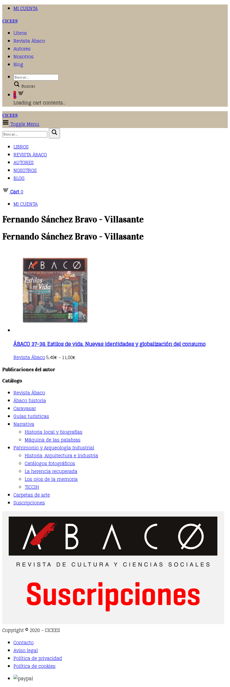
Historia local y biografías (53, 432)
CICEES (10, 21)
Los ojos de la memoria (51, 479)
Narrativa (23, 424)
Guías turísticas (31, 416)
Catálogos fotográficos (50, 463)
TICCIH (32, 487)
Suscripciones (29, 503)
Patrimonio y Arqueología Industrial (53, 448)
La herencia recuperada (51, 471)
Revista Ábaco (29, 41)
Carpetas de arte (31, 495)
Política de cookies (34, 666)
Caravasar (24, 408)
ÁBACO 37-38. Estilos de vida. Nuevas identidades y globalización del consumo (109, 343)
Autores (22, 49)
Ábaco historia (29, 401)
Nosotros (23, 57)
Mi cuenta (25, 8)
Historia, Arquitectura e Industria (61, 456)
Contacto (23, 643)
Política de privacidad (37, 658)
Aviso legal (25, 650)
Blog (18, 65)
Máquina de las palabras (53, 440)
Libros (20, 33)
